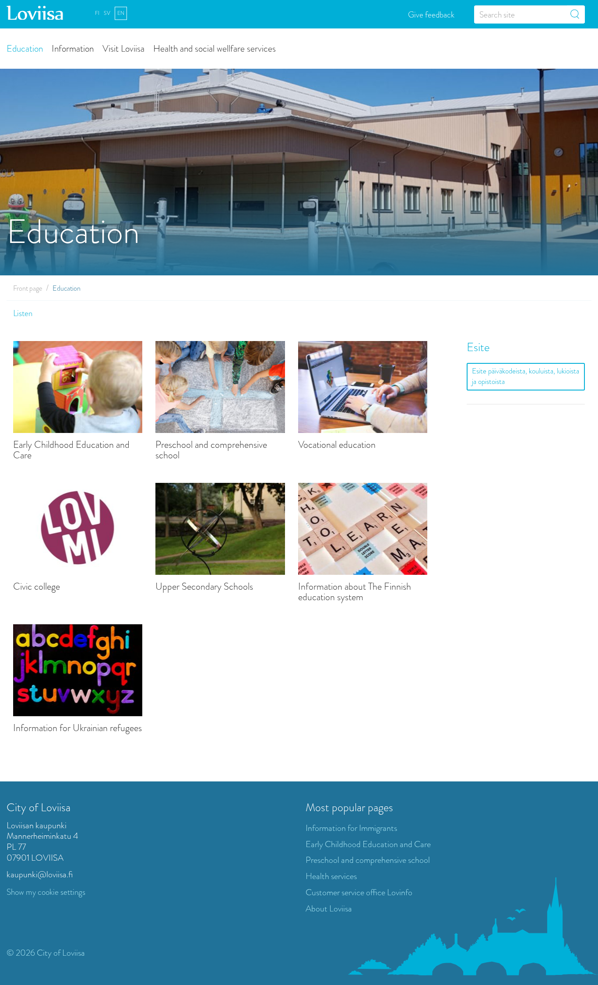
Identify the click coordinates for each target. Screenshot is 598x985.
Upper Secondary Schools (204, 586)
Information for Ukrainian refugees (77, 728)
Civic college (36, 586)
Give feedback (431, 14)
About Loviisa (329, 908)
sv (107, 13)
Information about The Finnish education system (354, 591)
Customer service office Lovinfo (359, 892)
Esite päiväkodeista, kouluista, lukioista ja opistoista (525, 376)
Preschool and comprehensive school (211, 450)
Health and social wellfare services (214, 48)
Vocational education (337, 445)
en (120, 13)
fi (97, 13)
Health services (331, 876)
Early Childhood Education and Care (71, 450)
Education (25, 48)
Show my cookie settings (46, 892)
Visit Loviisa (123, 48)
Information (73, 48)
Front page (27, 288)
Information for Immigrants (351, 828)
